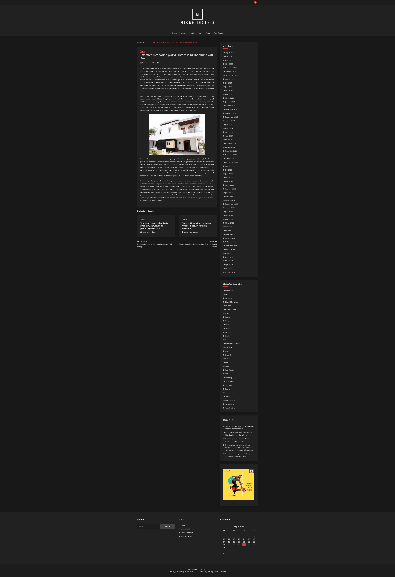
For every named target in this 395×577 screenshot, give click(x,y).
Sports (227, 389)
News (227, 359)
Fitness (228, 321)
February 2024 (230, 143)
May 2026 (229, 64)
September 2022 (231, 204)
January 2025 (230, 102)
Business (182, 33)
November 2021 (231, 238)
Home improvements (232, 343)
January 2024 (230, 147)
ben (159, 63)
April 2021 (229, 265)
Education (228, 306)
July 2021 (228, 253)
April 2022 (229, 219)
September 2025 (231, 75)
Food (227, 325)
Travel (142, 51)
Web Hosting (230, 408)
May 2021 (229, 261)
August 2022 (230, 208)
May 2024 (229, 132)
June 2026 (229, 60)
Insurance (228, 347)
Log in (183, 525)
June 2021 (229, 257)
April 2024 (229, 136)
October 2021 (230, 242)
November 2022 (231, 200)
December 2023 (231, 151)
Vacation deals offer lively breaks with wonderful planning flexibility (154, 226)
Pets (227, 366)
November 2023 (231, 155)
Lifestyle (228, 355)
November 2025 (231, 68)
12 (234, 539)
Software (228, 385)
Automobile (229, 290)
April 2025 (229, 94)
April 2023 (229, 181)
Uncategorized (230, 400)
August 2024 (230, 121)
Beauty (228, 294)
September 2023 (231, 162)
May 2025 (229, 90)
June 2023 (229, 174)
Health (200, 33)
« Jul (222, 553)
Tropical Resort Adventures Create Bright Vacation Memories (196, 226)
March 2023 (229, 185)
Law (226, 351)
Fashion (228, 313)
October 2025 (230, 71)
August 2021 (230, 249)
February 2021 (230, 272)
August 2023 (230, 166)
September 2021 (231, 246)
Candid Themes (220, 572)
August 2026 (230, 53)
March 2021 (229, 268)
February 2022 (230, 227)
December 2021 (231, 234)
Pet (226, 362)
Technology (229, 393)
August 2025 (230, 79)
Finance (208, 33)
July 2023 (228, 170)
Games (227, 328)
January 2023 (230, 193)
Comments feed (187, 533)
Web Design (229, 404)
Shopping (192, 33)
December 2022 (231, 196)
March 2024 (229, 140)
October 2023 (230, 159)
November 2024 (231, 109)
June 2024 (229, 128)
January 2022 (230, 231)
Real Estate (218, 33)
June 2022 (229, 212)
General (228, 332)
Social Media (229, 381)
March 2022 (229, 223)
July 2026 (228, 56)
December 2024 (231, 106)
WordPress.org (186, 536)
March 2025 (229, 98)
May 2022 (229, 215)
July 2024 (228, 125)
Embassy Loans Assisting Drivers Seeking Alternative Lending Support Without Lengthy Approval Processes (239, 447)
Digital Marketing (231, 302)
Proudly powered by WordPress (181, 572)
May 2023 (229, 178)
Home (174, 33)
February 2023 (230, 189)
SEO (226, 374)
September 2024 (231, 117)
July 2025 (228, 83)
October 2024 (230, 113)
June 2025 (229, 87)
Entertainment (230, 309)
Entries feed (185, 529)
